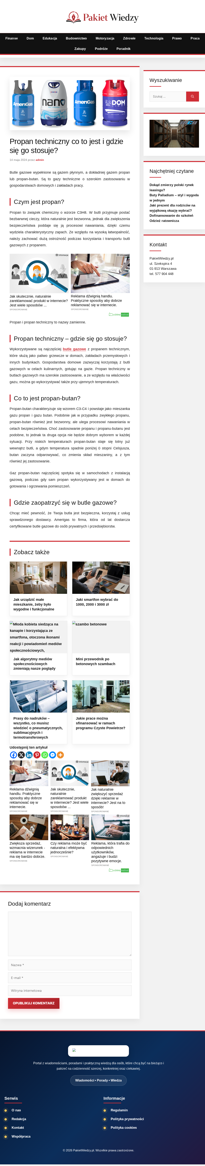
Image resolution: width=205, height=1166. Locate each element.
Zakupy (80, 48)
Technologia (153, 38)
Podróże (101, 48)
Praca (195, 38)
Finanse (11, 38)
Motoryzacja (105, 38)
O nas (16, 1110)
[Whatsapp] (44, 754)
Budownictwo (76, 38)
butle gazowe (74, 349)
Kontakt (18, 1128)
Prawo (177, 38)
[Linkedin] (29, 754)
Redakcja (19, 1119)
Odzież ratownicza (164, 221)
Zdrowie (129, 38)
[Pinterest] (36, 754)
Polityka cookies (124, 1128)
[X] (21, 754)
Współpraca (21, 1136)
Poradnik (124, 48)
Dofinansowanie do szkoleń (171, 215)
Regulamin (119, 1110)
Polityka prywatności (127, 1119)
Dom (30, 38)
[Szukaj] (192, 97)
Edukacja (50, 38)
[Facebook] (13, 754)
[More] (60, 754)
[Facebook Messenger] (52, 754)
